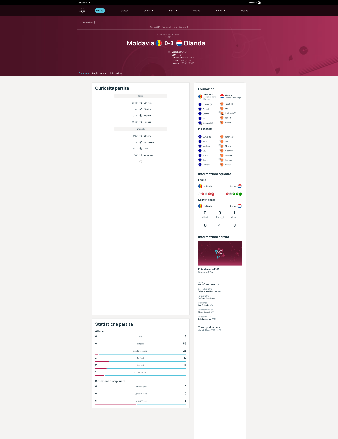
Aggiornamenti (99, 73)
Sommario (84, 73)
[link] (100, 10)
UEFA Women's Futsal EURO (82, 10)
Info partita (116, 73)
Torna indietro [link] (88, 22)
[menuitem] (105, 10)
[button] (148, 10)
